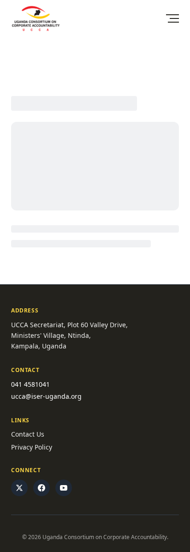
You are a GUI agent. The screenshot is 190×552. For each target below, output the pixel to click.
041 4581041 (30, 384)
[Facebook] (41, 488)
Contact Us (27, 434)
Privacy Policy (31, 447)
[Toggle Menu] (172, 18)
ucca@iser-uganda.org (46, 396)
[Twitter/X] (19, 488)
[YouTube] (63, 488)
